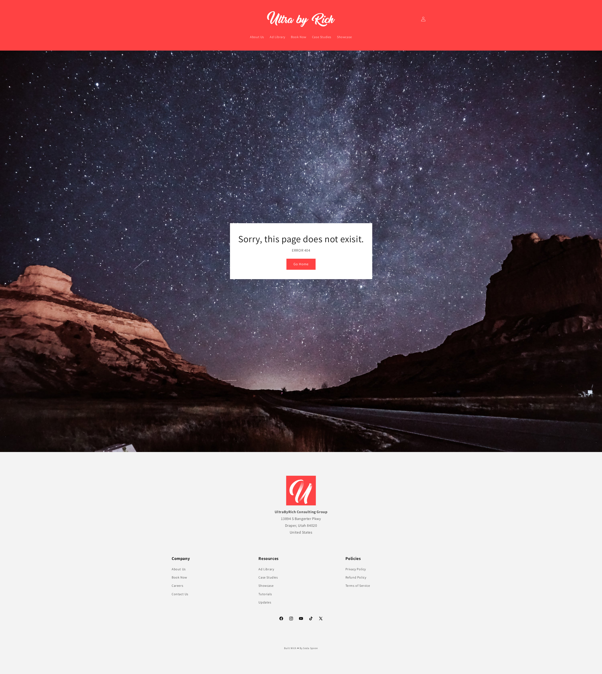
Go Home (301, 264)
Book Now (179, 577)
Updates (264, 602)
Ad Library (266, 569)
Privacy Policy (355, 569)
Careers (177, 585)
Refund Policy (355, 577)
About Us (179, 569)
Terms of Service (357, 585)
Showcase (265, 585)
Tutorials (265, 594)
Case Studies (268, 577)
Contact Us (180, 594)
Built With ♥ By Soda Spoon (301, 648)
